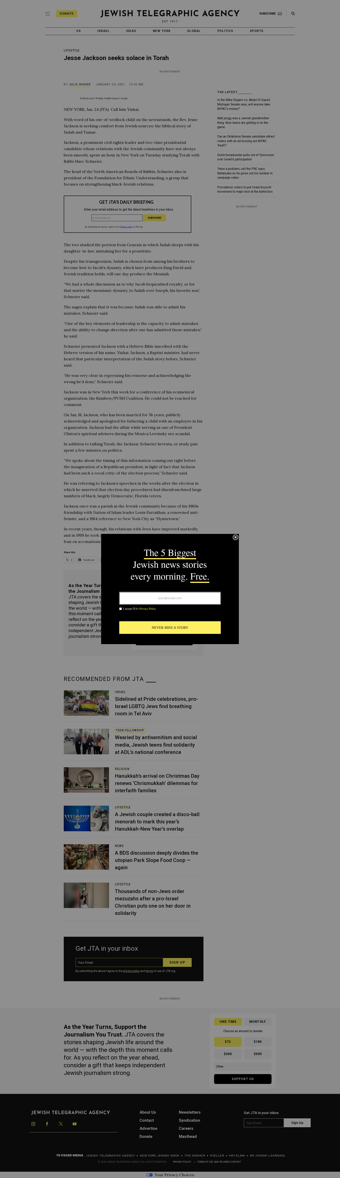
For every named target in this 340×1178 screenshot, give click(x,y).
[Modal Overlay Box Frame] (170, 589)
